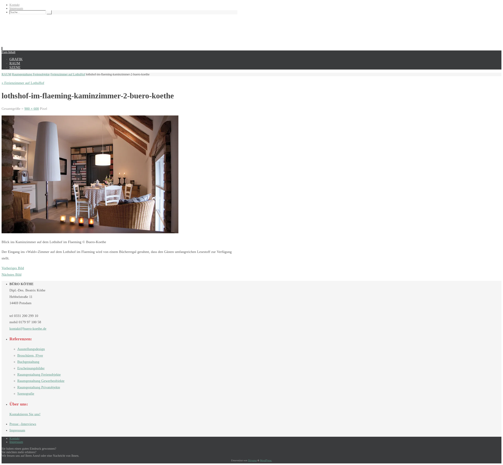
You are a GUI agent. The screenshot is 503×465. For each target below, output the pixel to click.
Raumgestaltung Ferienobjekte (31, 74)
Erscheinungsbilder (31, 368)
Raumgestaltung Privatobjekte (38, 387)
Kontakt (14, 4)
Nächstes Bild (11, 274)
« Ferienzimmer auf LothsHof (23, 83)
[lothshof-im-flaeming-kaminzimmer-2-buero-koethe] (90, 232)
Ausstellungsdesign (31, 349)
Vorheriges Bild (13, 268)
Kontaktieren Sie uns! (24, 414)
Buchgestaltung (28, 362)
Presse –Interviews (22, 424)
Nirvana (252, 460)
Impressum (16, 8)
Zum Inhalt (8, 52)
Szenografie (25, 393)
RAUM (6, 74)
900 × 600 (31, 109)
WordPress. (266, 460)
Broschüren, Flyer (30, 355)
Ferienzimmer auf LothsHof (67, 74)
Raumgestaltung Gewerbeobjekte (40, 381)
